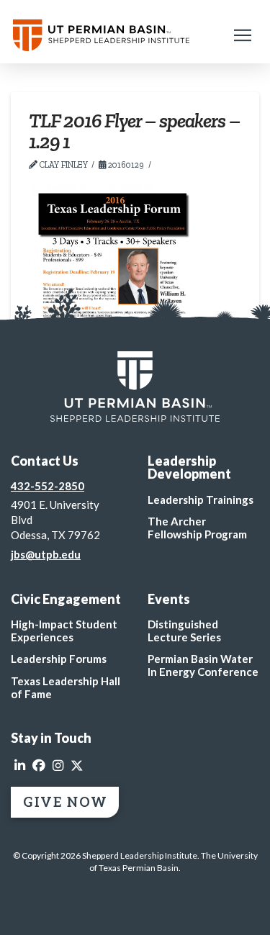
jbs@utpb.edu (46, 554)
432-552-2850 (47, 485)
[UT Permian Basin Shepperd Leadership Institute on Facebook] (39, 766)
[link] (135, 386)
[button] (242, 35)
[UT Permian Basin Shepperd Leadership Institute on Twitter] (77, 766)
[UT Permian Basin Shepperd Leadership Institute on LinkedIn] (20, 766)
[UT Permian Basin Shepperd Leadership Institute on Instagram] (58, 766)
